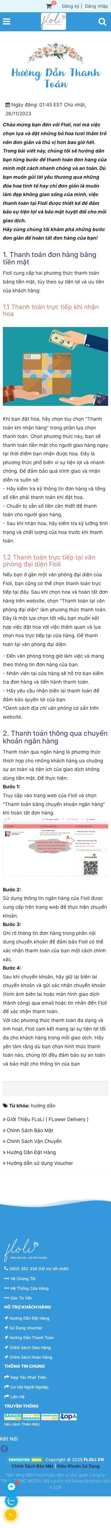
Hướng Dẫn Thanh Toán (31, 1337)
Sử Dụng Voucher (25, 1327)
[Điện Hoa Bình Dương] (49, 1417)
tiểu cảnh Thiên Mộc (22, 1424)
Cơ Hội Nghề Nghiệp (30, 1387)
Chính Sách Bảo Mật (30, 1130)
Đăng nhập (96, 6)
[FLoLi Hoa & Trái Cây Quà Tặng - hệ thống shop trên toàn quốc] (53, 21)
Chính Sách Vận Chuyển (34, 1141)
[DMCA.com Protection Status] (25, 1459)
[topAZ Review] (68, 1417)
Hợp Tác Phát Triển (28, 1377)
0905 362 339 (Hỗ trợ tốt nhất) (39, 1268)
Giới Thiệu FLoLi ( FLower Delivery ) (48, 1119)
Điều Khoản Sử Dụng (78, 1466)
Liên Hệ (17, 1396)
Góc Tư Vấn (21, 1297)
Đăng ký (70, 6)
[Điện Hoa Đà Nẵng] (31, 1417)
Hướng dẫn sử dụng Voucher (40, 1163)
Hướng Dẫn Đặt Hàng (31, 1152)
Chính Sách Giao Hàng (30, 1347)
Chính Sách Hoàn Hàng (30, 1357)
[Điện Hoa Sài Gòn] (12, 1417)
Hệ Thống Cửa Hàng (30, 1288)
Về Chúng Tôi (23, 1278)
